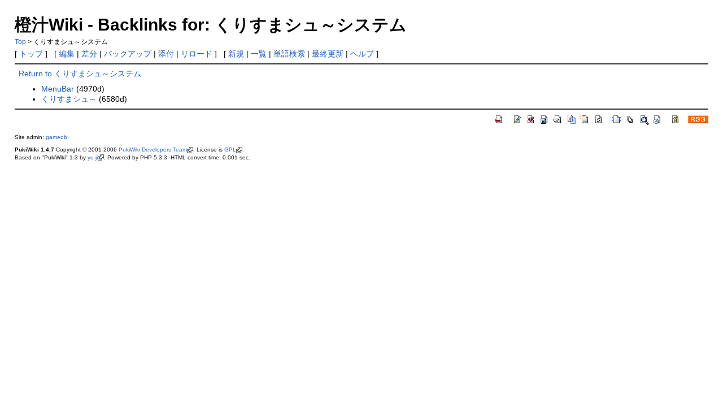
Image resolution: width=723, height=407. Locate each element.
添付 (166, 53)
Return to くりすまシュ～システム (80, 73)
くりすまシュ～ (69, 98)
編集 (67, 53)
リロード (196, 53)
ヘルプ (362, 53)
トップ (31, 53)
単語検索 (289, 53)
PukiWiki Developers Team (153, 149)
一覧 (259, 53)
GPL (230, 149)
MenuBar (57, 88)
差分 (89, 53)
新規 (236, 53)
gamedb (56, 137)
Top (20, 41)
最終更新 (327, 53)
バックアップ (127, 53)
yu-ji (93, 157)
